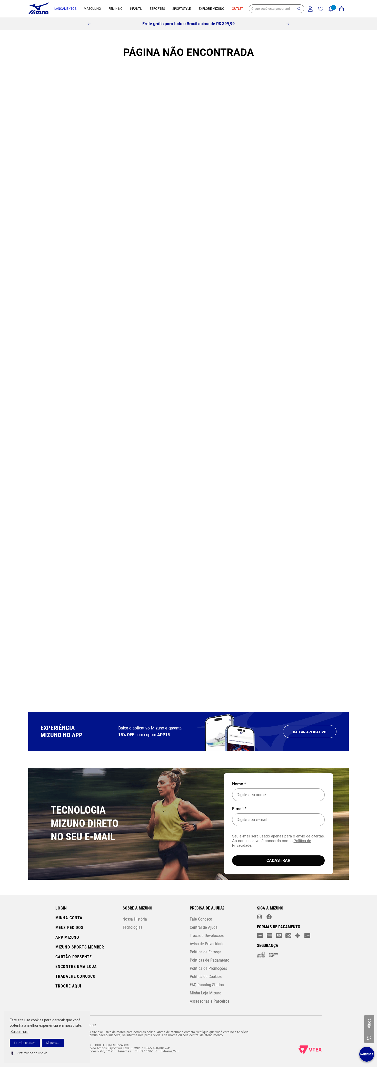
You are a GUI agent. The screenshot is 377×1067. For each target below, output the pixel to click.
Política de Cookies (206, 976)
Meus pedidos (69, 927)
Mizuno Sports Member (79, 947)
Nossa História (135, 919)
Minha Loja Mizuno (205, 993)
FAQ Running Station (207, 984)
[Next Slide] (288, 24)
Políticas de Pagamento (209, 960)
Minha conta (69, 917)
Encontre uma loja (76, 966)
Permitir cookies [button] (24, 1043)
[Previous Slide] (89, 24)
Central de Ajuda (203, 927)
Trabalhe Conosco (75, 976)
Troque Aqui (68, 986)
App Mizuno (67, 937)
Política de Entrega (205, 952)
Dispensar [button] (52, 1043)
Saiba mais (19, 1032)
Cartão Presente (73, 956)
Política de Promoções (208, 968)
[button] (29, 1053)
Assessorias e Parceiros (209, 1001)
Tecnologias (132, 927)
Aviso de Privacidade (207, 943)
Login (61, 908)
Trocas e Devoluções (207, 935)
